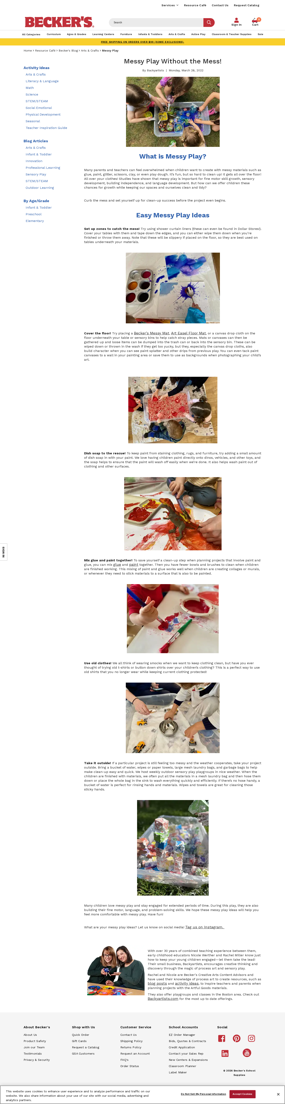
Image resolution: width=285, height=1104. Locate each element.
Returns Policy (130, 1047)
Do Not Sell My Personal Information (203, 1094)
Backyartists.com (163, 999)
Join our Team (34, 1047)
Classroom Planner (182, 1066)
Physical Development (43, 114)
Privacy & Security (37, 1059)
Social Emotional (39, 108)
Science (32, 94)
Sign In (236, 24)
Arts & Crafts (90, 50)
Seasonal (33, 121)
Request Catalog (247, 5)
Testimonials (33, 1053)
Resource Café (195, 5)
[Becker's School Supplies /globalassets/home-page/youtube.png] (247, 1057)
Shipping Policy (131, 1041)
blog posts (157, 983)
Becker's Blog (68, 50)
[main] (173, 530)
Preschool (34, 214)
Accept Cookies (242, 1094)
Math (30, 88)
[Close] (278, 1094)
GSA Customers (83, 1053)
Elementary (35, 221)
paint (133, 564)
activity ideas (187, 983)
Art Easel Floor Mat (188, 333)
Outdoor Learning (40, 188)
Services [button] (168, 5)
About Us (30, 1034)
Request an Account (135, 1053)
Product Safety (35, 1041)
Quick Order (80, 1034)
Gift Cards (79, 1041)
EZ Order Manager (182, 1034)
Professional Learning (43, 168)
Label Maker (178, 1072)
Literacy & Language (42, 81)
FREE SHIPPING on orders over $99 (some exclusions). (142, 41)
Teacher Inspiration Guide (46, 128)
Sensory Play (36, 174)
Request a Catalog (85, 1047)
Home (28, 50)
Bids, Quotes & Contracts (187, 1041)
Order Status (129, 1066)
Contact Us (220, 5)
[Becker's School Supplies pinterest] (237, 1040)
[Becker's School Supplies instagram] (252, 1040)
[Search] (209, 22)
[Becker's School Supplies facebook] (222, 1040)
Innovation (34, 161)
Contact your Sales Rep (186, 1053)
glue (117, 564)
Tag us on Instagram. (204, 927)
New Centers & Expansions (188, 1059)
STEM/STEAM (37, 101)
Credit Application (182, 1047)
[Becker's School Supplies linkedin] (226, 1055)
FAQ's (124, 1059)
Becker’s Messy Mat (151, 333)
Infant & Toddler (39, 154)
